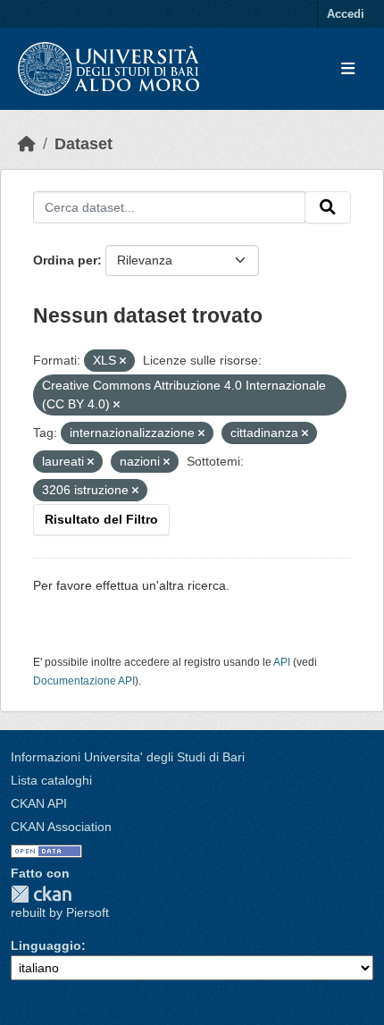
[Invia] (328, 207)
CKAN (41, 894)
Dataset (83, 144)
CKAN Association (61, 826)
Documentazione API (84, 681)
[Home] (27, 144)
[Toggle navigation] (348, 69)
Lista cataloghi (51, 780)
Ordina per (65, 260)
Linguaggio (46, 945)
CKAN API (39, 803)
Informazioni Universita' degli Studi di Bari (128, 757)
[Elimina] (123, 361)
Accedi (345, 14)
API (281, 662)
